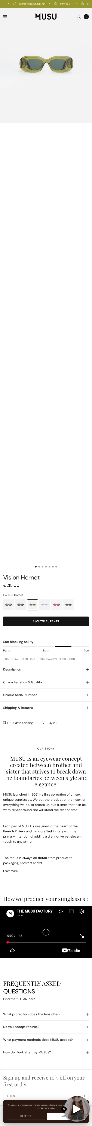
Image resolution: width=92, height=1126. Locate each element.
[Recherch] (78, 16)
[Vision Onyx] (8, 604)
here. (32, 999)
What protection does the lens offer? (31, 1014)
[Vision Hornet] (32, 604)
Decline (25, 1116)
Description (12, 669)
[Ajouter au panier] (46, 621)
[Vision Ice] (44, 604)
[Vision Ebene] (20, 604)
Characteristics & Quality (22, 682)
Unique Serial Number (20, 695)
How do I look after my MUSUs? (27, 1052)
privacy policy (47, 1108)
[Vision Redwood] (56, 604)
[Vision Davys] (68, 604)
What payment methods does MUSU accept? (38, 1040)
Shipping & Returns (18, 708)
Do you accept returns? (21, 1027)
